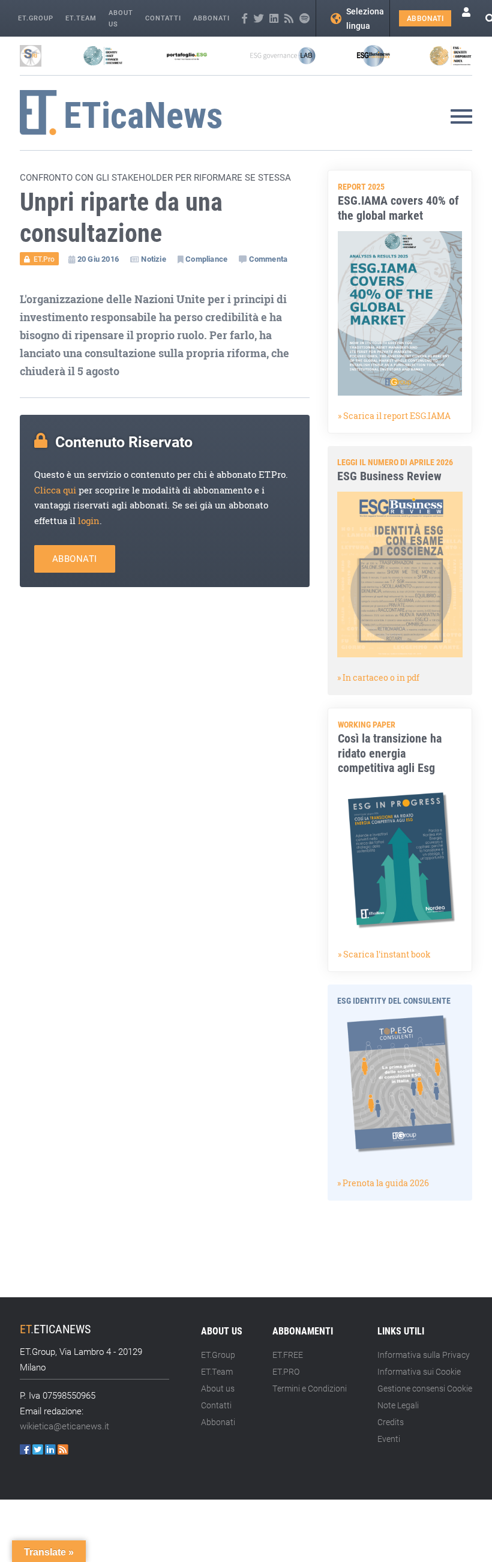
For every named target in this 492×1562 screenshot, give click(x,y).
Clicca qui (55, 490)
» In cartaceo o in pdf (378, 677)
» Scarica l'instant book (384, 954)
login (89, 520)
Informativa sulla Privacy (423, 1354)
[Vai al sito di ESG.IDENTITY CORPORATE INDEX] (450, 56)
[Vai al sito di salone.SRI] (30, 56)
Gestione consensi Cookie (424, 1388)
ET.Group (35, 17)
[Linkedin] (273, 18)
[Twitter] (258, 18)
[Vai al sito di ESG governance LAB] (282, 56)
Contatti (163, 17)
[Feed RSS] (288, 18)
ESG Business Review (389, 475)
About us (121, 18)
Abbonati (211, 17)
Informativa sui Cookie (419, 1371)
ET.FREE (287, 1354)
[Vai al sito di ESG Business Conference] (373, 56)
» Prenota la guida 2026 (383, 1183)
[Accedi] (466, 18)
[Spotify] (304, 18)
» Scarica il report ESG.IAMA (394, 415)
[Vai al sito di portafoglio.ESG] (186, 56)
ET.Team (81, 17)
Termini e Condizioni (309, 1388)
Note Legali (398, 1405)
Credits (390, 1422)
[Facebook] (244, 18)
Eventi (388, 1438)
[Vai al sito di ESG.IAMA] (102, 56)
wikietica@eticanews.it (64, 1426)
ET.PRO (285, 1371)
